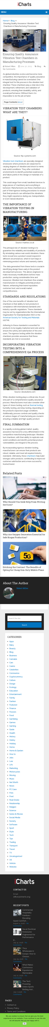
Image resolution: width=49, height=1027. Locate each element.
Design (12, 684)
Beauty (12, 648)
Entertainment (15, 694)
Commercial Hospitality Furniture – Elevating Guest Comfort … (23, 915)
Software (13, 824)
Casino (12, 666)
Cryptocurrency (16, 677)
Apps (11, 641)
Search (24, 625)
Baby (11, 645)
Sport (11, 828)
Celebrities (13, 670)
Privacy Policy (13, 1008)
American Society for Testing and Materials (21, 318)
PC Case (13, 789)
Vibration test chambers (13, 161)
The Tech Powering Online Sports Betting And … (28, 985)
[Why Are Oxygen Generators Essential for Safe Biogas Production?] (24, 520)
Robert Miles (10, 66)
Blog (39, 66)
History (12, 736)
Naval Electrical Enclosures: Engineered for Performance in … (24, 934)
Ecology (12, 687)
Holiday (12, 744)
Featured (13, 705)
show (20, 102)
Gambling (13, 719)
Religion (12, 807)
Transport (13, 846)
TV (10, 853)
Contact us (11, 1005)
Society (12, 821)
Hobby (12, 740)
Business (13, 655)
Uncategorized (15, 856)
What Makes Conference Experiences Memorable (27, 969)
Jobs (11, 758)
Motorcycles (14, 772)
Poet (11, 796)
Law (11, 761)
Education (13, 691)
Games (12, 722)
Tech (11, 835)
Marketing (13, 768)
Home (12, 747)
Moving (12, 775)
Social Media (14, 817)
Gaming (12, 726)
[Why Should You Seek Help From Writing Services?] (24, 488)
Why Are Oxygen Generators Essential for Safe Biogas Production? (24, 536)
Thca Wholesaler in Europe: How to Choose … (29, 952)
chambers (31, 456)
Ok (25, 1023)
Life (11, 765)
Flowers (12, 712)
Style (11, 832)
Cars (11, 663)
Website (13, 867)
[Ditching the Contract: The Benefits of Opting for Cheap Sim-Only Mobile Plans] (24, 553)
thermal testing (36, 405)
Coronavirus (14, 673)
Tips (11, 839)
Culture (12, 680)
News (11, 786)
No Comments (9, 69)
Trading (12, 842)
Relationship (14, 803)
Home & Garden (16, 751)
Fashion (12, 701)
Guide (11, 729)
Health (12, 733)
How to (12, 754)
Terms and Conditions (16, 1011)
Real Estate (14, 800)
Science (12, 810)
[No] (46, 1020)
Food (11, 715)
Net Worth (13, 782)
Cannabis (13, 659)
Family (12, 698)
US (10, 860)
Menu (3, 12)
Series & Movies (16, 814)
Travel (12, 849)
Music (11, 779)
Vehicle (12, 863)
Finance (12, 708)
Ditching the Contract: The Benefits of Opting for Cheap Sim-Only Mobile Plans (23, 568)
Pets (11, 793)
